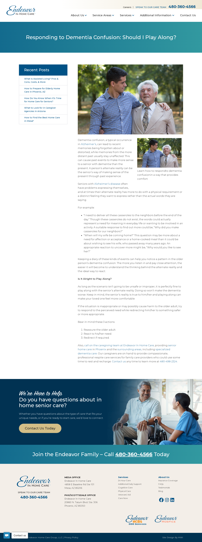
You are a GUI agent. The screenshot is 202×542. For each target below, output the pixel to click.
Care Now (123, 498)
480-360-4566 (182, 6)
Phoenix (101, 349)
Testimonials (164, 487)
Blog (160, 491)
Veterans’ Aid (124, 494)
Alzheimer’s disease (107, 183)
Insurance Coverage (168, 480)
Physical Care (124, 491)
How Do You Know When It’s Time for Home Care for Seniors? (42, 100)
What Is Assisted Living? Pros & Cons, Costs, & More (41, 80)
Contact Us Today (40, 428)
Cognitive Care (125, 487)
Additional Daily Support (130, 484)
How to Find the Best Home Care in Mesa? (42, 119)
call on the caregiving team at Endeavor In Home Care (119, 345)
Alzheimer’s (88, 144)
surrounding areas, (129, 349)
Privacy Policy (71, 537)
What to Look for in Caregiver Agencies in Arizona (40, 109)
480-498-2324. (169, 361)
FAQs (160, 484)
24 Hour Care (124, 480)
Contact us (119, 361)
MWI (180, 537)
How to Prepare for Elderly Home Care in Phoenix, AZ (42, 90)
